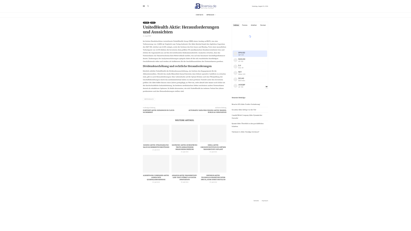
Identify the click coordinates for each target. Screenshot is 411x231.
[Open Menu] (144, 6)
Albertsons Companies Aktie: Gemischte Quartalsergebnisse (156, 177)
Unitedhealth (149, 99)
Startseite (199, 15)
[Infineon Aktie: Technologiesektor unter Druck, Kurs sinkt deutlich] (213, 164)
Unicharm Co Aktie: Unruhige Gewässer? (245, 132)
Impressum (210, 15)
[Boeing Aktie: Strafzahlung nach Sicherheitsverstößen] (156, 133)
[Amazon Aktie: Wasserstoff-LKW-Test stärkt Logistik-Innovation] (184, 164)
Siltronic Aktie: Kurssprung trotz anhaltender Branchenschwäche (184, 147)
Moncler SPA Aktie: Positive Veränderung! (246, 104)
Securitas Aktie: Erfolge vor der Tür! (244, 110)
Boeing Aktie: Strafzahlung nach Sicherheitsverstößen (156, 146)
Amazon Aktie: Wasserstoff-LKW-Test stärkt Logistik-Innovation (184, 177)
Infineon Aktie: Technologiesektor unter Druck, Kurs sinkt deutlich (213, 177)
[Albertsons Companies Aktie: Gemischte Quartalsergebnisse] (156, 164)
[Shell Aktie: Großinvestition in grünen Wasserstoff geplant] (213, 133)
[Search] (148, 6)
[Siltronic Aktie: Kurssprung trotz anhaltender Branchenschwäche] (184, 133)
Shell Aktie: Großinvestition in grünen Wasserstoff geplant (213, 147)
